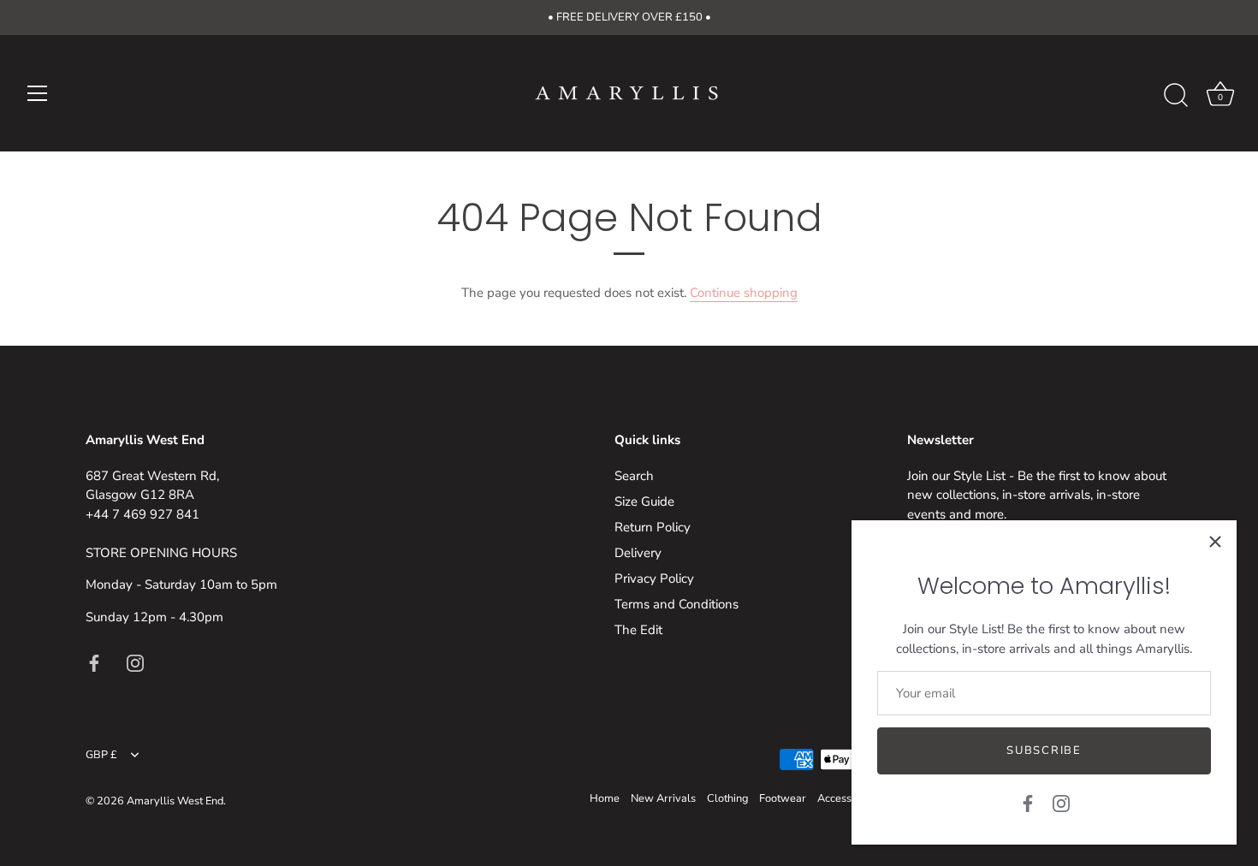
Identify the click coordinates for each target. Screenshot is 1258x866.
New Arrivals (663, 798)
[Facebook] (1027, 802)
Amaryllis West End (175, 801)
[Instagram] (1061, 802)
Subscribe (1043, 750)
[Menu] (37, 93)
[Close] (1215, 542)
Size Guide (644, 501)
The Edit (638, 629)
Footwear (782, 798)
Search (634, 475)
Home (605, 798)
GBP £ (101, 755)
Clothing (727, 798)
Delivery (638, 552)
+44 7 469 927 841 (142, 514)
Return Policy (652, 527)
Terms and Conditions (676, 604)
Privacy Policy (654, 578)
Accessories (846, 798)
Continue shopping (744, 292)
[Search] (1176, 96)
